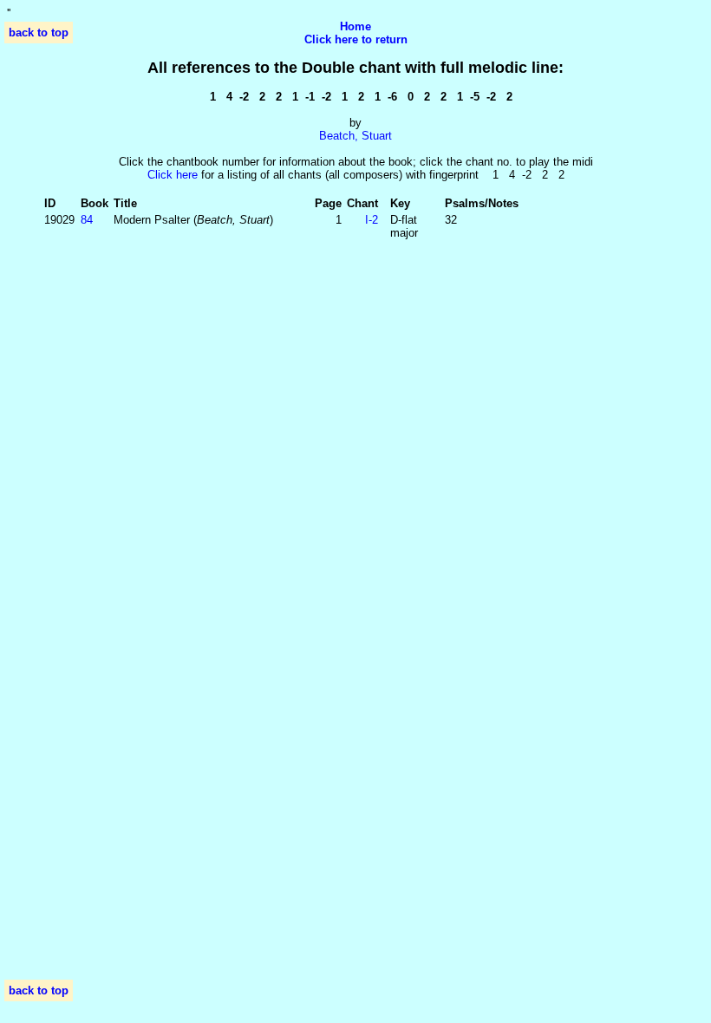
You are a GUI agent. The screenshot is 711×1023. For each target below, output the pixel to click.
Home (355, 26)
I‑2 (371, 219)
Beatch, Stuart (355, 135)
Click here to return (356, 39)
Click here (172, 174)
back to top (38, 32)
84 (87, 219)
